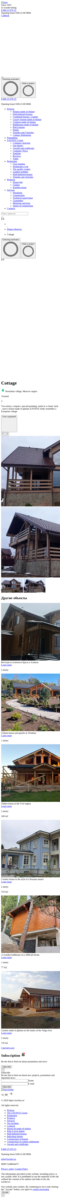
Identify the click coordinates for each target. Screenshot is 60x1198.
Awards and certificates (23, 148)
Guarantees (18, 200)
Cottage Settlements (22, 135)
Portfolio (17, 153)
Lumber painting (20, 172)
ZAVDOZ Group (15, 140)
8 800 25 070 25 (8, 99)
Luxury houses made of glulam (27, 119)
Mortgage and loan (21, 203)
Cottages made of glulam (24, 122)
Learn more (6, 665)
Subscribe (6, 1067)
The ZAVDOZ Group (17, 1113)
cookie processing (41, 1189)
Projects (10, 109)
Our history (18, 145)
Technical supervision (23, 198)
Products (11, 179)
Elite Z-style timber (16, 1131)
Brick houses (19, 127)
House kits (18, 182)
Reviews (17, 156)
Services (11, 190)
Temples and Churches (23, 132)
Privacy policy (8, 1169)
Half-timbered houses (22, 114)
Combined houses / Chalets (25, 117)
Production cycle (20, 166)
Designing (17, 192)
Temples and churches (23, 177)
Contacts (11, 208)
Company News (20, 151)
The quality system (21, 169)
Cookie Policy (21, 1169)
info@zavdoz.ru (8, 1159)
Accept (5, 1192)
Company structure (21, 143)
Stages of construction (23, 206)
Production (12, 161)
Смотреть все (7, 1048)
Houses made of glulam (24, 111)
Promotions (12, 138)
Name (31, 1080)
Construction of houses (17, 1139)
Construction (19, 195)
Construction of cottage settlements (23, 1141)
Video (15, 158)
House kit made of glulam (19, 1128)
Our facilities (13, 1123)
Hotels (16, 130)
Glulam (16, 185)
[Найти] (2, 217)
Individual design (15, 1136)
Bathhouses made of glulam (25, 124)
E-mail (31, 1083)
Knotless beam (19, 187)
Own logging (19, 164)
